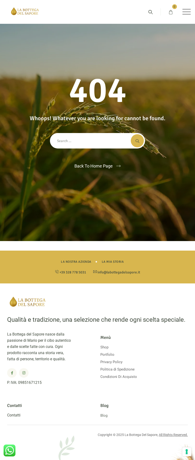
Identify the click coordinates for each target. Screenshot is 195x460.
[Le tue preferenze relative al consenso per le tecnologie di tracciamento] (186, 451)
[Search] (150, 12)
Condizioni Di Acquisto (118, 377)
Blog (103, 415)
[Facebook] (12, 373)
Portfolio (107, 354)
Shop (104, 347)
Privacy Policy (111, 362)
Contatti (13, 415)
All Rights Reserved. (173, 435)
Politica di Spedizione (117, 369)
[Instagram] (24, 373)
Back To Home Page (93, 165)
